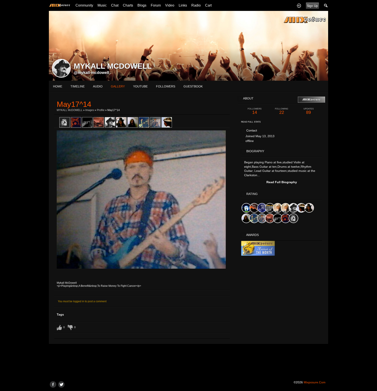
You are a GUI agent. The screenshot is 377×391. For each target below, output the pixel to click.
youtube (140, 86)
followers (165, 86)
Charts (128, 5)
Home (57, 86)
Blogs (141, 5)
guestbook (193, 86)
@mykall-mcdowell (91, 72)
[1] (135, 274)
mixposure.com (315, 382)
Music (102, 5)
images (89, 110)
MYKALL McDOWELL (69, 110)
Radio (196, 5)
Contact (251, 130)
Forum (156, 5)
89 (308, 111)
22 (281, 111)
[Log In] (299, 5)
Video (169, 5)
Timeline (77, 86)
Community (84, 5)
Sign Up (312, 5)
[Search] (326, 5)
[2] (136, 274)
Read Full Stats (251, 122)
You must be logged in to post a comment (82, 301)
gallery (118, 86)
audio (98, 86)
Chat (114, 5)
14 (255, 111)
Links (183, 5)
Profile (101, 110)
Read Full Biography (281, 182)
